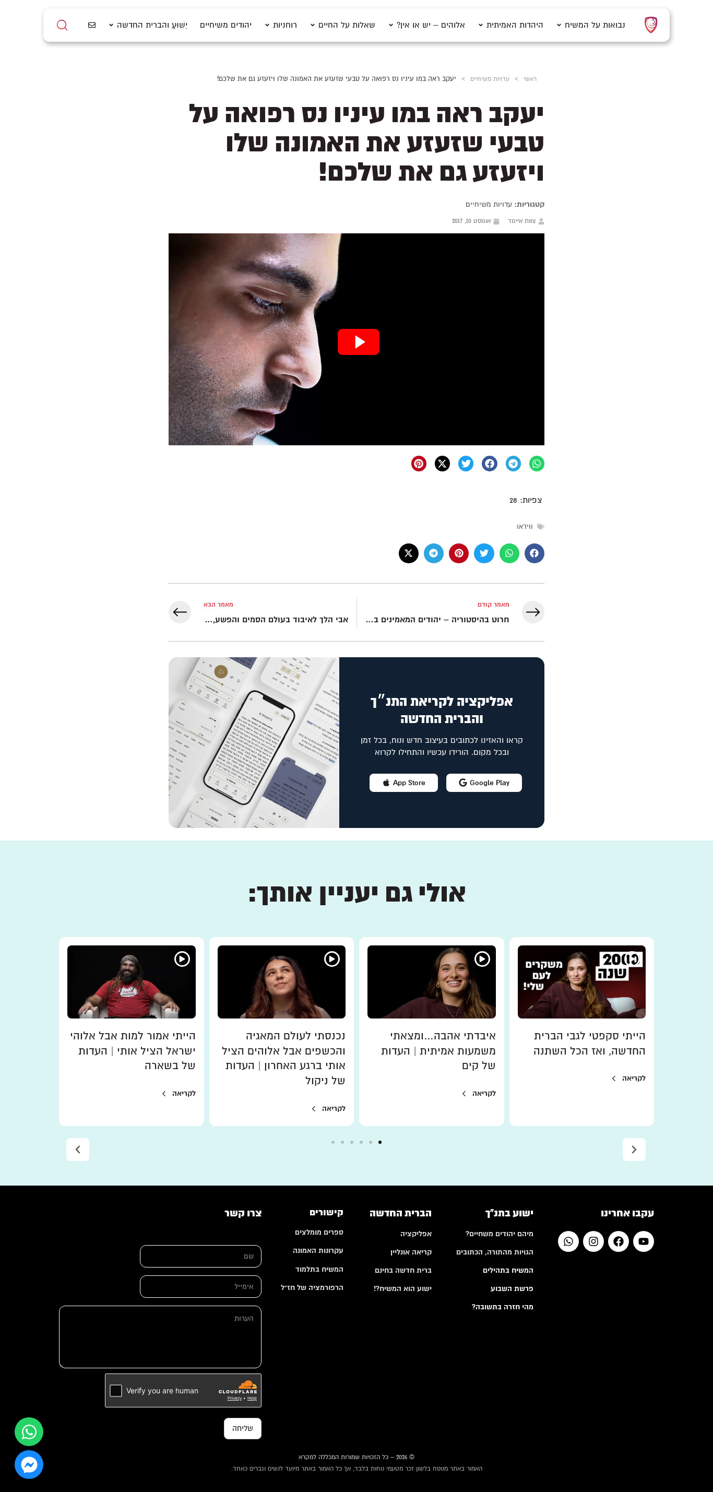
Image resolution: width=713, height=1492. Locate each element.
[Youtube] (643, 1241)
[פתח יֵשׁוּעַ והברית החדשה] (111, 25)
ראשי (530, 79)
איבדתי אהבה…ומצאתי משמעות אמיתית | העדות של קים (438, 1051)
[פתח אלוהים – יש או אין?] (391, 25)
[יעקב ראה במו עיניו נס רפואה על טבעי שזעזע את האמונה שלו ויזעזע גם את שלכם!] (356, 339)
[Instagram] (593, 1241)
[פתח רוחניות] (267, 25)
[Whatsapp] (568, 1241)
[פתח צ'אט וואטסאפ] (29, 1431)
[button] (536, 463)
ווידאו (525, 527)
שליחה (242, 1428)
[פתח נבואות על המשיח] (559, 25)
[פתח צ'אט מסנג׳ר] (29, 1464)
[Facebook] (618, 1241)
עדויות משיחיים (489, 79)
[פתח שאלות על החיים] (313, 25)
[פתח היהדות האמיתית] (481, 25)
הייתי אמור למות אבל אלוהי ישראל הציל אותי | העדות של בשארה (133, 1051)
